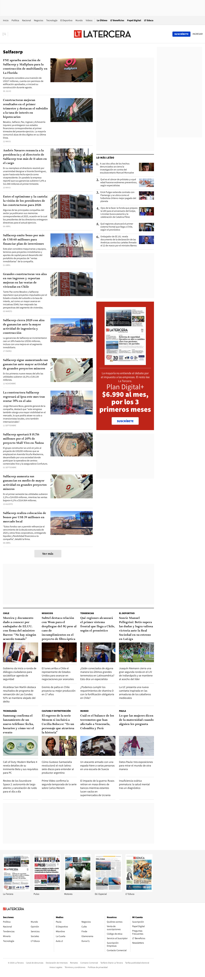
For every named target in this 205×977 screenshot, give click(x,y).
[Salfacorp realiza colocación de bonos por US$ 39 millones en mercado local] (71, 523)
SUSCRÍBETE (125, 421)
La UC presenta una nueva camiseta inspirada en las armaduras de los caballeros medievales (135, 692)
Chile (6, 613)
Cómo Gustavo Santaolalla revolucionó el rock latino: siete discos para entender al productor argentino (58, 767)
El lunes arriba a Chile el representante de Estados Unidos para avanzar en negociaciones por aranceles (58, 674)
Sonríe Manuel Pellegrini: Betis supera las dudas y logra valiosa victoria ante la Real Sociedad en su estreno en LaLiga (136, 629)
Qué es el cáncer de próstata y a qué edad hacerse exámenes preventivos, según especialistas (118, 182)
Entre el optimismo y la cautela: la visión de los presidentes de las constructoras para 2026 (25, 201)
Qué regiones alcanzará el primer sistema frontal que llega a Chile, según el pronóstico (116, 226)
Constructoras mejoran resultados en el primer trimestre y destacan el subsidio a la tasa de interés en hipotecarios (25, 109)
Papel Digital (134, 20)
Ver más (47, 554)
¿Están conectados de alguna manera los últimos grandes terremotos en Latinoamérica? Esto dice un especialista (97, 674)
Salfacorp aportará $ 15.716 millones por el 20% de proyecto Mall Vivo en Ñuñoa (23, 439)
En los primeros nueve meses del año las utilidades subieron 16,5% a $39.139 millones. (23, 376)
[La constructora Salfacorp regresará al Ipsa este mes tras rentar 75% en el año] (71, 402)
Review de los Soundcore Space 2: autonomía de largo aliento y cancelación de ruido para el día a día (20, 786)
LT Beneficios (117, 20)
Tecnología (51, 20)
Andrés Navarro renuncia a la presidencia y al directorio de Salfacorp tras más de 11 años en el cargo (25, 157)
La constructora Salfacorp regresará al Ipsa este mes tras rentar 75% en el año (24, 397)
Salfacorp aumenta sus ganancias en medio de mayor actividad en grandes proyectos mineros (25, 483)
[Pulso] (47, 890)
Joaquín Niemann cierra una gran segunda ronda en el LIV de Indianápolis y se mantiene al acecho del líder (136, 674)
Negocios (38, 20)
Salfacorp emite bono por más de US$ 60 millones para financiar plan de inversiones (23, 239)
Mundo (79, 20)
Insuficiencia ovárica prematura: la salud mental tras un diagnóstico (134, 784)
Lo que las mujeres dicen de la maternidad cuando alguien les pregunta (136, 720)
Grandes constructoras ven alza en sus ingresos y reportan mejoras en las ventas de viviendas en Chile (25, 280)
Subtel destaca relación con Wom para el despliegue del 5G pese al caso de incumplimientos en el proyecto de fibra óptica (59, 629)
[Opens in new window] (77, 890)
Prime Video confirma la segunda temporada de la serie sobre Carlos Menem (59, 784)
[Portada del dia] (125, 363)
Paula (122, 710)
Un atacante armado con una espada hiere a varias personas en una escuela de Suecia (97, 765)
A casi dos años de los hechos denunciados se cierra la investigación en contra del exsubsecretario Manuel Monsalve (117, 168)
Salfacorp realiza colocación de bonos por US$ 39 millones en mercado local (24, 517)
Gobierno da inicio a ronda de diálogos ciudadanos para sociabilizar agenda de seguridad (19, 674)
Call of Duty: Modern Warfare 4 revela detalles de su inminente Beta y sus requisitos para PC (20, 767)
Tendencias (87, 613)
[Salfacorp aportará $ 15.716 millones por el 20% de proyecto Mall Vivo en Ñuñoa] (71, 444)
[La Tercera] (16, 890)
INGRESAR (198, 34)
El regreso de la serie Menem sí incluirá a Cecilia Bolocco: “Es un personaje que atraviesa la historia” (58, 724)
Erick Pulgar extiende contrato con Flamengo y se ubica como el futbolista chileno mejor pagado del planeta (118, 197)
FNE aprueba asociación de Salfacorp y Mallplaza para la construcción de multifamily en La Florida (25, 67)
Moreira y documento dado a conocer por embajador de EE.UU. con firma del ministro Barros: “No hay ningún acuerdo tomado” (19, 629)
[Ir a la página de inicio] (102, 34)
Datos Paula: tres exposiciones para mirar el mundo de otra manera (136, 765)
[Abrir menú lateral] (5, 34)
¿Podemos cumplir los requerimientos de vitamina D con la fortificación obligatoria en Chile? (97, 692)
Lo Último (102, 20)
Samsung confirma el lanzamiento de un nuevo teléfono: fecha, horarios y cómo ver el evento (18, 724)
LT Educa (148, 20)
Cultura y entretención (56, 710)
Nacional (26, 20)
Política (15, 20)
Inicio (6, 20)
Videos (89, 20)
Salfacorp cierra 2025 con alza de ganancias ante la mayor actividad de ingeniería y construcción (23, 327)
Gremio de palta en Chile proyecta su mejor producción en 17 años (58, 690)
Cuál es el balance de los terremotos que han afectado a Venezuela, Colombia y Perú (97, 722)
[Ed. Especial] (108, 890)
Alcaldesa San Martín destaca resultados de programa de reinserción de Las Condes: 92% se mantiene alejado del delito (19, 694)
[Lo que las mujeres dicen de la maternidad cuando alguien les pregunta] (136, 746)
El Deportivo (66, 20)
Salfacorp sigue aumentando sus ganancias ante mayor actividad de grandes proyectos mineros (25, 364)
